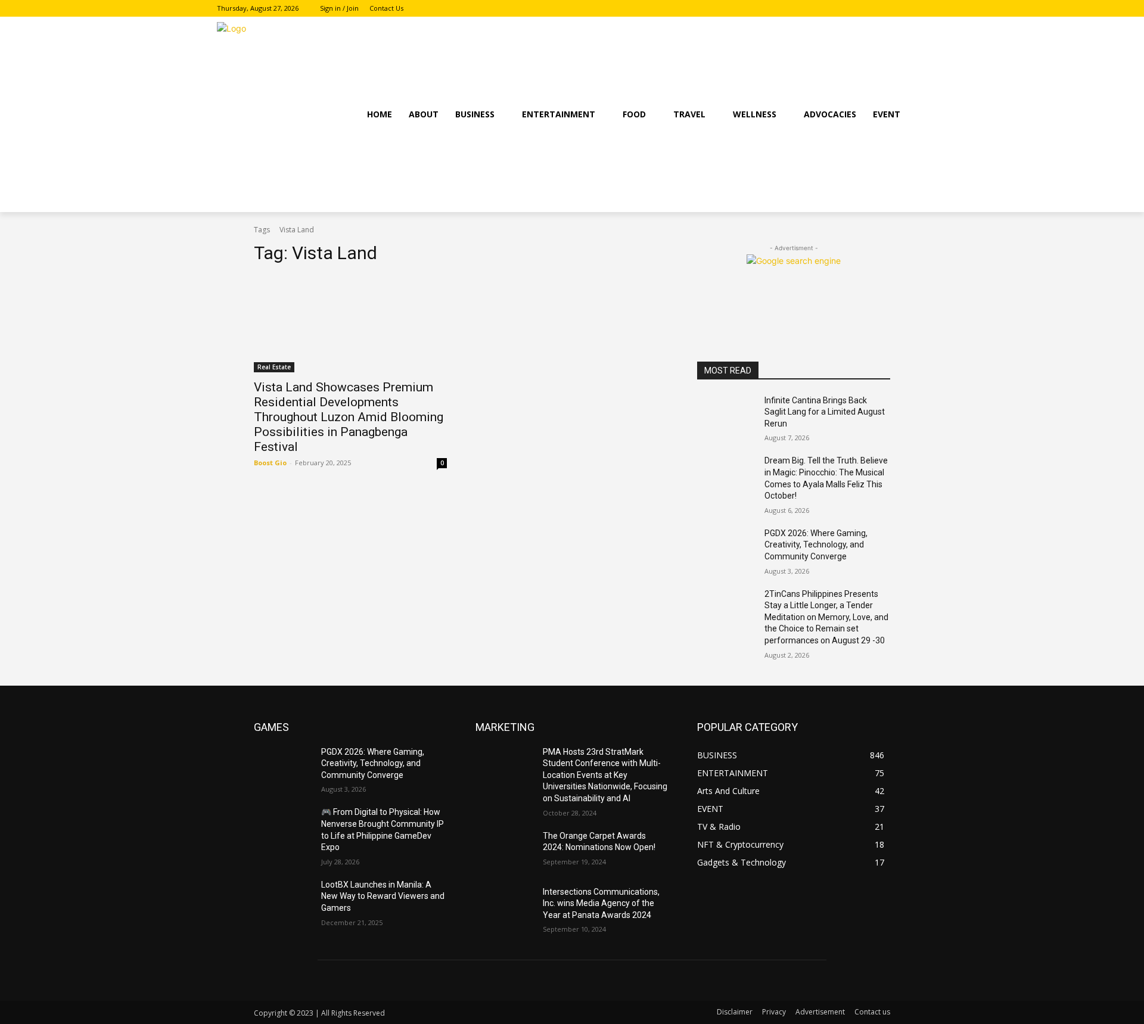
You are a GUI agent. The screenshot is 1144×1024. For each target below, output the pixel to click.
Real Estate (274, 367)
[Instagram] (903, 8)
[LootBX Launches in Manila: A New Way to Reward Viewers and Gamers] (283, 899)
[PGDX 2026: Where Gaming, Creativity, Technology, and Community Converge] (726, 548)
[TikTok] (920, 8)
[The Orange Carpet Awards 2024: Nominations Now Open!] (504, 850)
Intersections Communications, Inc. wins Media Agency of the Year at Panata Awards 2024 (601, 903)
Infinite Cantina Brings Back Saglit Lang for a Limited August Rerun (824, 412)
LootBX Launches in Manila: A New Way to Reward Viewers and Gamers (382, 896)
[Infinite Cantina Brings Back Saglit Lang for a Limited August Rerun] (726, 415)
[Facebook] (887, 8)
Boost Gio (270, 462)
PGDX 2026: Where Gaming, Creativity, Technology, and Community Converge (816, 544)
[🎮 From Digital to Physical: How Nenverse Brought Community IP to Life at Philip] (283, 827)
